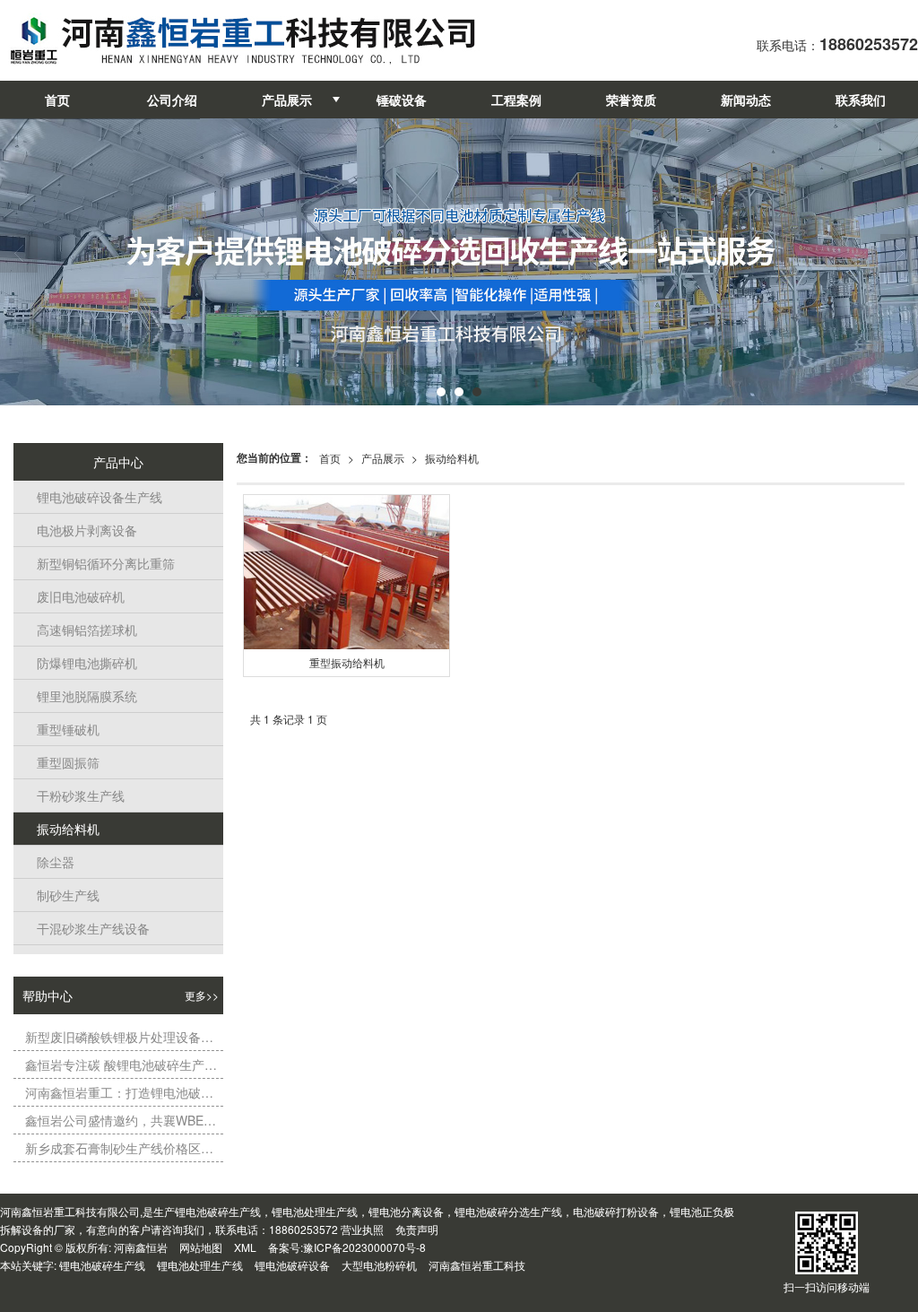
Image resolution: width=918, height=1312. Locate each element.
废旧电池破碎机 (76, 596)
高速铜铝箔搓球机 (82, 630)
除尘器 (50, 862)
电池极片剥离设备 (82, 530)
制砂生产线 (63, 895)
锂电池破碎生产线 (102, 1265)
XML (245, 1247)
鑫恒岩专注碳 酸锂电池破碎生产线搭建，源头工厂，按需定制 (120, 1064)
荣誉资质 (631, 100)
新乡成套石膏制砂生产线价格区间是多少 (120, 1148)
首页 (57, 100)
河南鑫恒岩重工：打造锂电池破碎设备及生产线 (120, 1092)
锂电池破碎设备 (292, 1265)
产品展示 (287, 100)
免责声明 (416, 1229)
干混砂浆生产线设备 (88, 928)
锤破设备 (402, 100)
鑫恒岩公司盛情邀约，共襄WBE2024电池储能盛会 (120, 1120)
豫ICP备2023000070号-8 (364, 1247)
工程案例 (516, 100)
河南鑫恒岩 (141, 1247)
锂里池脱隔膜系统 (82, 696)
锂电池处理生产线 (200, 1265)
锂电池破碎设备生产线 (94, 497)
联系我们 (861, 100)
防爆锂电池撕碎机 (82, 663)
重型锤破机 (63, 729)
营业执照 (362, 1229)
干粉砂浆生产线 (76, 795)
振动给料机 (452, 457)
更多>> (202, 995)
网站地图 (200, 1247)
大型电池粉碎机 (379, 1265)
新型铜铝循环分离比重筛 (101, 563)
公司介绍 (172, 100)
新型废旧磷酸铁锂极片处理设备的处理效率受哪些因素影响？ (120, 1037)
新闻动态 (746, 100)
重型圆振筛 (63, 762)
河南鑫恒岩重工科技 (477, 1265)
